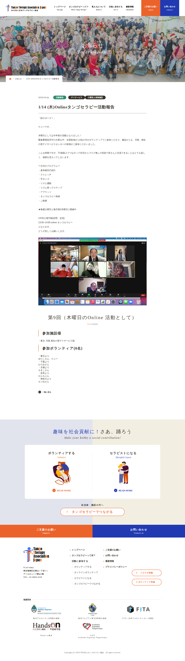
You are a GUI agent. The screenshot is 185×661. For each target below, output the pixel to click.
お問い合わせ (169, 8)
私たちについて (99, 8)
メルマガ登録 (146, 573)
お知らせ (18, 79)
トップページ (60, 8)
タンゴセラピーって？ (79, 8)
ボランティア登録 (146, 582)
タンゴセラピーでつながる (92, 511)
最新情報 (130, 8)
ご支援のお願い (150, 8)
